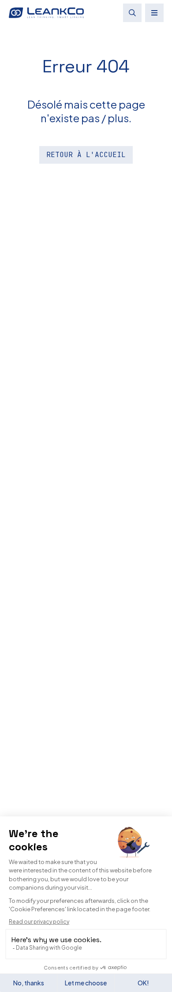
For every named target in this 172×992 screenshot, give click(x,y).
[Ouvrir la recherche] (132, 13)
